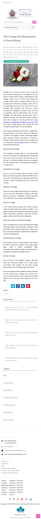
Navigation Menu (11, 27)
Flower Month (8, 383)
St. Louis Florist (19, 142)
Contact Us (4, 463)
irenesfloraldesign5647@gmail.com (15, 450)
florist (5, 375)
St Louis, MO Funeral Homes (10, 470)
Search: (6, 290)
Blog (2, 466)
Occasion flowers (9, 405)
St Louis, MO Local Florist (9, 473)
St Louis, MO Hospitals (8, 468)
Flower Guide (7, 412)
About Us (4, 461)
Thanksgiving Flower (10, 397)
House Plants (7, 390)
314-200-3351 (8, 446)
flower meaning (8, 420)
